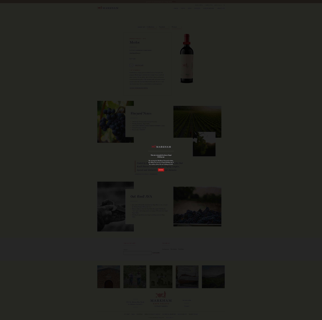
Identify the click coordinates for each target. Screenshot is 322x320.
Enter (161, 169)
